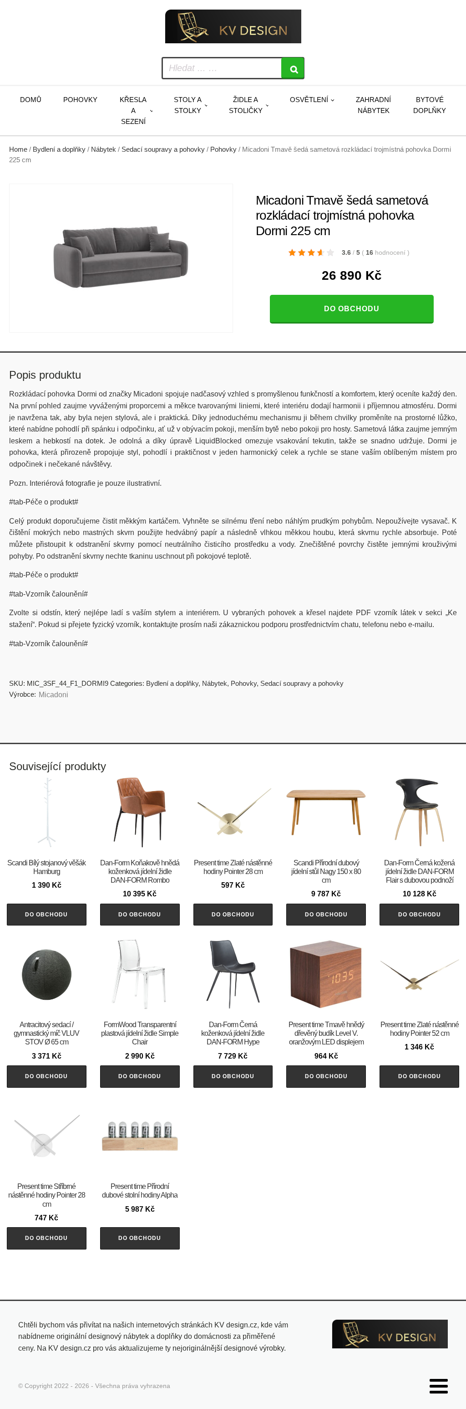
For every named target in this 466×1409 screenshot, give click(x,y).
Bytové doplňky (429, 105)
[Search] (292, 68)
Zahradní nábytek (373, 105)
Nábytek (103, 149)
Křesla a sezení (133, 110)
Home (18, 149)
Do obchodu (352, 309)
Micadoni (53, 695)
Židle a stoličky (246, 105)
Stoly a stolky (188, 105)
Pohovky (80, 99)
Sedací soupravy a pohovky (163, 149)
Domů (30, 99)
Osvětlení (309, 99)
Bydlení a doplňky (59, 149)
